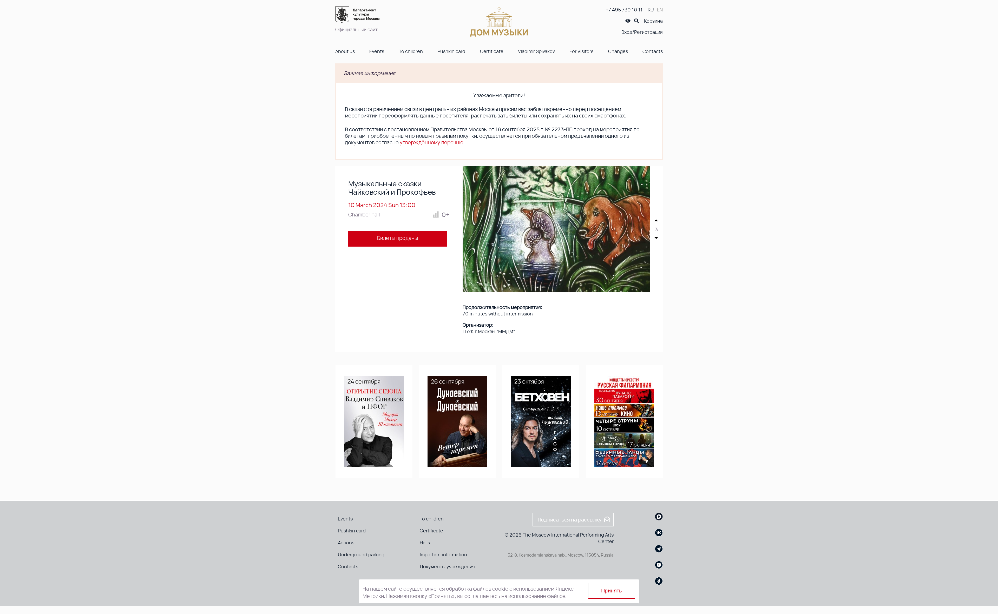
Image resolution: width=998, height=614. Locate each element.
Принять (611, 590)
